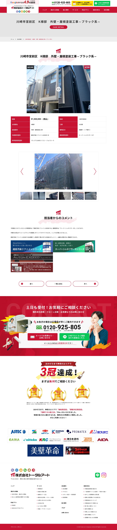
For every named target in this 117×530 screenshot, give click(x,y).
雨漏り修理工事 (42, 491)
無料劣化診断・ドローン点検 (46, 497)
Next (95, 171)
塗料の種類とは (89, 509)
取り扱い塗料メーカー (91, 506)
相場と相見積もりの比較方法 (92, 497)
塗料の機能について (90, 514)
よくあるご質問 (42, 506)
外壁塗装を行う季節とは (91, 503)
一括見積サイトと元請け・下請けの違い (95, 491)
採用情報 (65, 497)
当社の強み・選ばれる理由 (19, 494)
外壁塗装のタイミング (91, 500)
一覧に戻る (58, 284)
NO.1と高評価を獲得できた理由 (20, 497)
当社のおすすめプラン (18, 508)
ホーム (12, 39)
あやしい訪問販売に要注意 (92, 494)
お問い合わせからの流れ (44, 500)
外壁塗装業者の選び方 (91, 489)
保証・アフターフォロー (44, 509)
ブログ (63, 508)
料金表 (13, 505)
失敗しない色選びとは (91, 512)
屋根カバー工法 (42, 494)
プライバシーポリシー (16, 527)
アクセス (65, 491)
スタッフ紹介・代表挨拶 (69, 494)
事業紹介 (40, 489)
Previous (22, 171)
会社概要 (65, 489)
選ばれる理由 (55, 10)
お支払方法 (41, 503)
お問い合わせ (65, 512)
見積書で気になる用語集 (91, 517)
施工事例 (66, 10)
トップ (45, 10)
